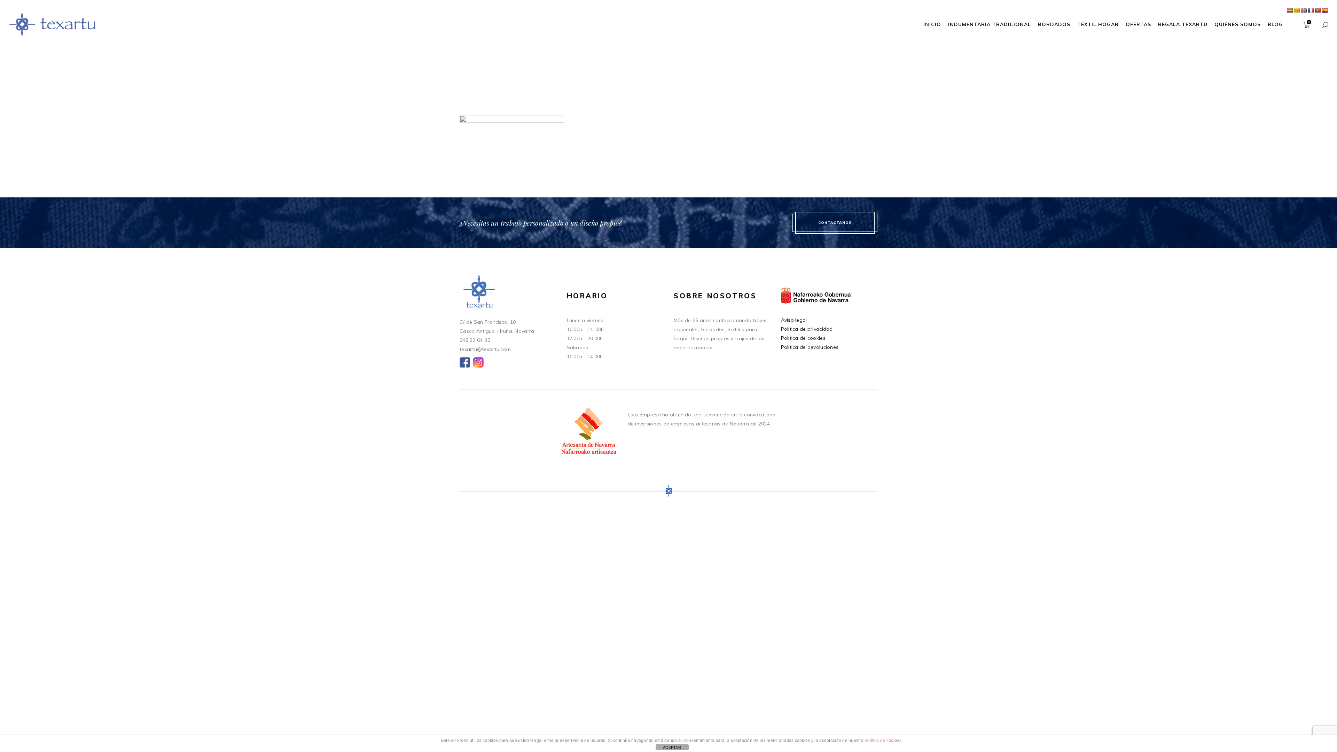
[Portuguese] (1317, 10)
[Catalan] (1296, 10)
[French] (1310, 10)
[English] (1303, 10)
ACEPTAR (672, 747)
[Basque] (1290, 10)
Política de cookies (803, 338)
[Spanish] (1324, 10)
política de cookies (883, 740)
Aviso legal (794, 320)
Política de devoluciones (810, 347)
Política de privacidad (807, 329)
